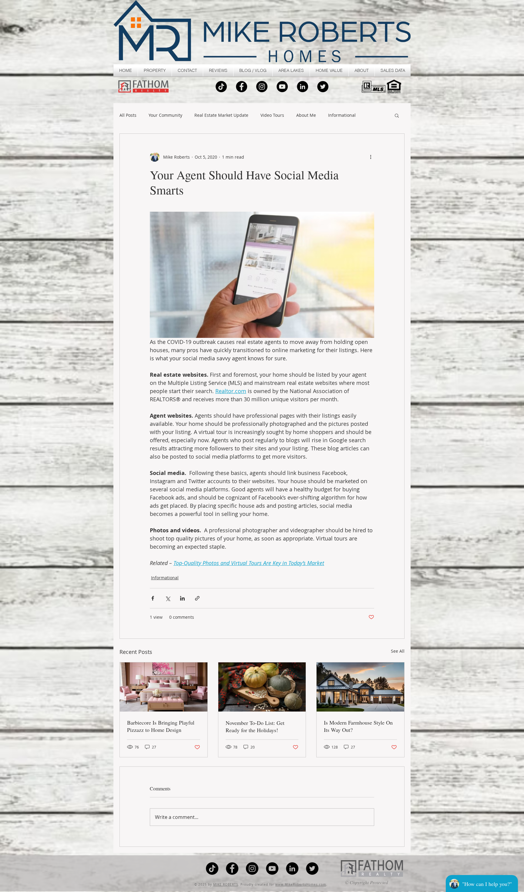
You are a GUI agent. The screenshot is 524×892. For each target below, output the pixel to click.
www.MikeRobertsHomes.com (300, 885)
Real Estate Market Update (221, 115)
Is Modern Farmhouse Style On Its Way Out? (358, 726)
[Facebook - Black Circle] (241, 86)
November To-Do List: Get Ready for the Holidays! (255, 726)
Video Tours (272, 115)
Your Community (165, 115)
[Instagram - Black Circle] (261, 86)
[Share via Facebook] (153, 598)
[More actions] (370, 156)
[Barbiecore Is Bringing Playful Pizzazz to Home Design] (163, 687)
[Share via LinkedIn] (182, 598)
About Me (306, 115)
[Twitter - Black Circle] (322, 86)
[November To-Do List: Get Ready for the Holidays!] (262, 687)
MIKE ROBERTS (225, 885)
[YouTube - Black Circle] (282, 86)
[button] (155, 70)
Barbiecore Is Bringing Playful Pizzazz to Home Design (160, 726)
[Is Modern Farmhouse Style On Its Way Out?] (360, 687)
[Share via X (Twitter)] (167, 598)
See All (398, 651)
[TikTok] (221, 86)
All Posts (127, 115)
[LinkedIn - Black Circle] (302, 86)
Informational (342, 115)
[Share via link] (197, 598)
